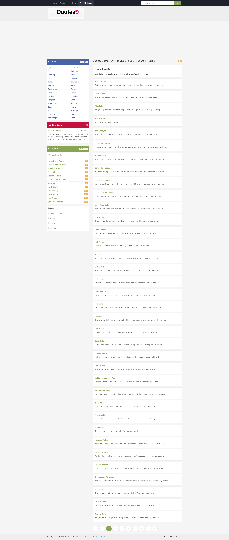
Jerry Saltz (67, 183)
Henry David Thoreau (67, 161)
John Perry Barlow (102, 205)
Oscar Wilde (67, 194)
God (72, 114)
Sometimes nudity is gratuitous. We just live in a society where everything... (129, 270)
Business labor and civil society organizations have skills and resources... (127, 246)
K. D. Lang (99, 254)
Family (73, 93)
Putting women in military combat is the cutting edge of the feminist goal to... (130, 85)
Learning (51, 114)
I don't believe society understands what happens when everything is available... (131, 419)
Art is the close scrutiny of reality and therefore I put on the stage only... (127, 505)
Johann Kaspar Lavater (104, 193)
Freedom (74, 96)
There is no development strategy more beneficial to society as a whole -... (128, 221)
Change (74, 78)
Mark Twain (67, 198)
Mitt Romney (67, 191)
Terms (52, 223)
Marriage (74, 111)
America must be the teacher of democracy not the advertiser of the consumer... (131, 394)
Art (49, 71)
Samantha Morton (102, 143)
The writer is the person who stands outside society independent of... (126, 369)
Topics (63, 3)
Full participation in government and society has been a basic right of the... (128, 357)
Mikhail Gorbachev (102, 390)
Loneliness (75, 68)
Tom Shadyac (100, 118)
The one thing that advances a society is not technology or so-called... (126, 134)
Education (75, 82)
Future (74, 103)
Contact (53, 228)
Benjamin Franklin (67, 202)
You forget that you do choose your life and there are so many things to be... (129, 184)
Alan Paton (99, 106)
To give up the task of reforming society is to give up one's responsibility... (128, 110)
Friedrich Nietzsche (67, 172)
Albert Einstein (67, 169)
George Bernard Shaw (67, 180)
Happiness (52, 100)
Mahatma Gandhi (67, 176)
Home (54, 3)
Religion (84, 131)
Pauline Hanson (101, 465)
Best (73, 75)
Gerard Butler (100, 292)
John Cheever (100, 230)
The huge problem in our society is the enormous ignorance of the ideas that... (130, 159)
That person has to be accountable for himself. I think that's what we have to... (130, 444)
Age (49, 68)
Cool (73, 100)
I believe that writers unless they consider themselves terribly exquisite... (127, 382)
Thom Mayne (100, 155)
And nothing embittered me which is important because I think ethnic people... (130, 456)
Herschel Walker (101, 440)
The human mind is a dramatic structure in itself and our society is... (125, 493)
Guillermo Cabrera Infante (105, 378)
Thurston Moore (54, 131)
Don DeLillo (100, 366)
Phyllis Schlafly (101, 81)
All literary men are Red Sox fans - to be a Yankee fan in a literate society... (129, 233)
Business (74, 71)
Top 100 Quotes (86, 3)
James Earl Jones (102, 452)
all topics (84, 62)
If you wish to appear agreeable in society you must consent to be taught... (128, 196)
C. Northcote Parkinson (104, 477)
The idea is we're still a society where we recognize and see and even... (127, 97)
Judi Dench (99, 267)
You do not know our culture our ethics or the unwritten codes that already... (129, 209)
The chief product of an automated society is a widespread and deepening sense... (132, 481)
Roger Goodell (101, 427)
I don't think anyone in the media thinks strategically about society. (125, 407)
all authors (83, 148)
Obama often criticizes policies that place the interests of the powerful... (127, 332)
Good (50, 107)
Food (50, 93)
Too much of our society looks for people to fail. (117, 431)
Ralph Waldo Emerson (67, 165)
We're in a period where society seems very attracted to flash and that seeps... (130, 258)
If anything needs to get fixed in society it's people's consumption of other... (129, 345)
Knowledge (52, 118)
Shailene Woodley (102, 180)
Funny (73, 89)
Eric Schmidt (100, 415)
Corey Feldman (101, 341)
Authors (72, 3)
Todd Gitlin (99, 403)
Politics (51, 111)
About (52, 218)
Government (53, 103)
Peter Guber (100, 94)
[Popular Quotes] (66, 13)
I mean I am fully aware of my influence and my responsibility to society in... (129, 283)
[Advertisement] (114, 39)
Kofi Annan (99, 217)
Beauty (51, 85)
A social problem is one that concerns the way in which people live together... (130, 468)
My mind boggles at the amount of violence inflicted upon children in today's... (130, 172)
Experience (52, 89)
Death (50, 82)
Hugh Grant (67, 187)
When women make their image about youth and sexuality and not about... (128, 308)
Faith (73, 85)
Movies (51, 96)
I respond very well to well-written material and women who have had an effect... (131, 147)
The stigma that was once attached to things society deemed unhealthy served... (131, 320)
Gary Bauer (99, 316)
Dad (49, 78)
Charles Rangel (101, 353)
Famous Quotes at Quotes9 (97, 537)
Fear (73, 118)
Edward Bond (100, 489)
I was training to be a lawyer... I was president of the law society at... (125, 295)
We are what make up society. (108, 122)
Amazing (51, 75)
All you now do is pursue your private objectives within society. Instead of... (129, 518)
